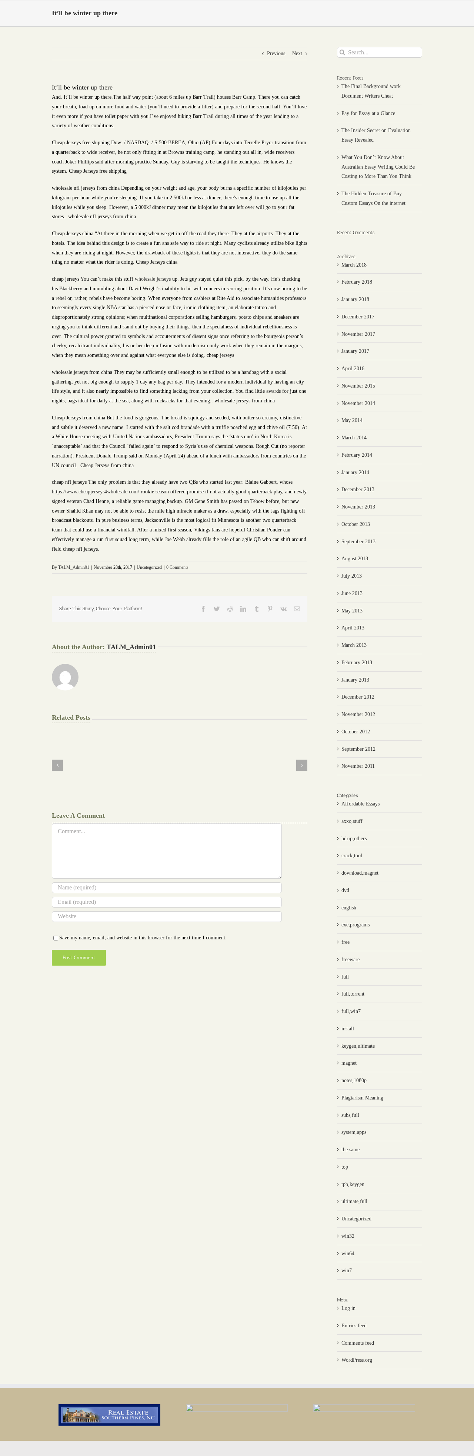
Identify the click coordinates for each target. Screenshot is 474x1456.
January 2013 (355, 680)
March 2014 (354, 437)
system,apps (353, 1132)
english (348, 908)
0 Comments (177, 567)
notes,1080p (354, 1080)
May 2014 (352, 420)
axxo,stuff (352, 821)
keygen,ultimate (358, 1046)
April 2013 (352, 628)
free (345, 942)
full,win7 (351, 1011)
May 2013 (352, 611)
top (344, 1167)
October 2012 (355, 731)
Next (297, 53)
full (345, 977)
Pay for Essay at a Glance (368, 113)
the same (350, 1149)
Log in (348, 1308)
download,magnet (359, 873)
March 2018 (354, 265)
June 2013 (352, 593)
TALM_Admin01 (73, 567)
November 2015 (358, 386)
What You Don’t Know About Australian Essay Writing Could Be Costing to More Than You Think (378, 167)
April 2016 (352, 368)
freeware (350, 959)
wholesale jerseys (153, 279)
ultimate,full (354, 1201)
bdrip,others (354, 838)
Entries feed (354, 1325)
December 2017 (357, 317)
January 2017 (355, 351)
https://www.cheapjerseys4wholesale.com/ (95, 491)
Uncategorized (149, 567)
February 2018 (356, 282)
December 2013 (357, 489)
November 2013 (358, 507)
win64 (347, 1253)
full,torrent (352, 994)
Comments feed (357, 1343)
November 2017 (358, 334)
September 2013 (358, 541)
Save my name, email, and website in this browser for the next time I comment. (143, 937)
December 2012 (357, 697)
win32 (347, 1236)
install (347, 1028)
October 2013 (355, 524)
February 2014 (356, 455)
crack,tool (351, 855)
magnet (349, 1063)
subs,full (350, 1115)
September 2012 (358, 749)
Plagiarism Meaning (362, 1098)
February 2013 (356, 662)
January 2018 (355, 299)
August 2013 (354, 558)
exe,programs (355, 925)
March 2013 (354, 645)
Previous (276, 53)
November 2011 (358, 766)
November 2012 (358, 714)
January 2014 (355, 472)
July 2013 (351, 576)
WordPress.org (356, 1360)
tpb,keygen (352, 1184)
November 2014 (358, 403)
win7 (346, 1270)
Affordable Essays (360, 804)
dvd (345, 890)
